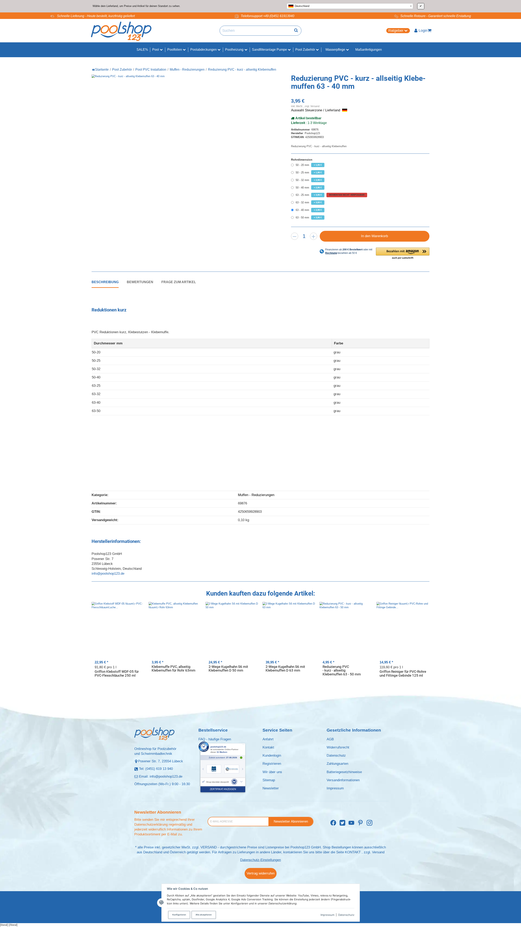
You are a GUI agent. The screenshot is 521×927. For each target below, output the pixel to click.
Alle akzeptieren (204, 915)
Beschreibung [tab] (105, 282)
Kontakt (268, 747)
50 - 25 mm (309, 172)
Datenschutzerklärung (151, 824)
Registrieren (272, 764)
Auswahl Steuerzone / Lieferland (316, 110)
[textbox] (350, 6)
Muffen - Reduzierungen (256, 495)
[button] (402, 254)
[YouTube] (351, 823)
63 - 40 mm (309, 209)
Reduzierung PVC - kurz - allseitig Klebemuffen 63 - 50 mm (342, 670)
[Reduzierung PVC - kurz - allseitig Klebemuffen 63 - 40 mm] (175, 158)
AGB (330, 739)
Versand (315, 106)
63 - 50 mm (309, 217)
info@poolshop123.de (108, 573)
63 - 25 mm (330, 194)
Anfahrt (268, 739)
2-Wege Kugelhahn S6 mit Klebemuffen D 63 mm (285, 669)
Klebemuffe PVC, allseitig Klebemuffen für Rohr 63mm (173, 669)
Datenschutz (346, 914)
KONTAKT (353, 852)
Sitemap (269, 780)
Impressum (327, 914)
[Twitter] (342, 823)
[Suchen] (296, 31)
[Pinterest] (360, 823)
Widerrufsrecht (338, 747)
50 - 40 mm (309, 187)
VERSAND (208, 847)
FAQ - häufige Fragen (214, 739)
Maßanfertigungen (368, 49)
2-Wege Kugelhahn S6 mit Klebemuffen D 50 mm (228, 669)
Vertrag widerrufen (261, 873)
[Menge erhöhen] (313, 236)
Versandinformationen (343, 780)
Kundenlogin (272, 755)
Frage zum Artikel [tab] (178, 282)
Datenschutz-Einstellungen (260, 860)
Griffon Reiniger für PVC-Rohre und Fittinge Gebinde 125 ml (403, 673)
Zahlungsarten (337, 764)
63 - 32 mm (309, 202)
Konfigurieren (179, 915)
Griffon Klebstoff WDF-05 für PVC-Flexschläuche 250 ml (117, 673)
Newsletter (271, 788)
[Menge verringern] (294, 236)
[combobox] (350, 6)
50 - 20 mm (309, 165)
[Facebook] (333, 823)
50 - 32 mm (309, 180)
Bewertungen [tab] (140, 282)
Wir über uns (272, 772)
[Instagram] (369, 823)
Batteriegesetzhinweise (344, 772)
